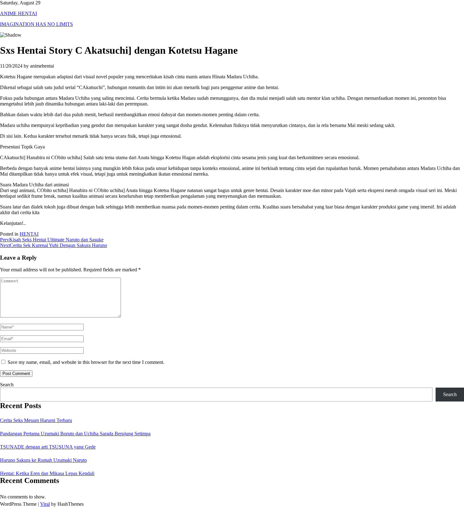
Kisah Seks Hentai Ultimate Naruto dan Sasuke (52, 239)
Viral (45, 504)
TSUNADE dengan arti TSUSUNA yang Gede (48, 447)
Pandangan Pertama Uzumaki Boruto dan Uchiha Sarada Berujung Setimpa (75, 433)
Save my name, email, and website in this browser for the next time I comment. (86, 362)
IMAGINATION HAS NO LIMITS (36, 24)
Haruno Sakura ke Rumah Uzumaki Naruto (43, 460)
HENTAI (29, 234)
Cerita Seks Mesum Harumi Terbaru (36, 420)
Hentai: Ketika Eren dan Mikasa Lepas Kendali (47, 473)
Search (7, 384)
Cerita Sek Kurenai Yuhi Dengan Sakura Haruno (53, 245)
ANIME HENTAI (18, 13)
